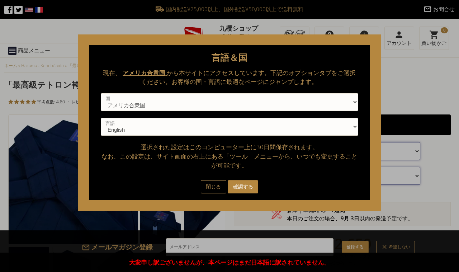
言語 (110, 123)
